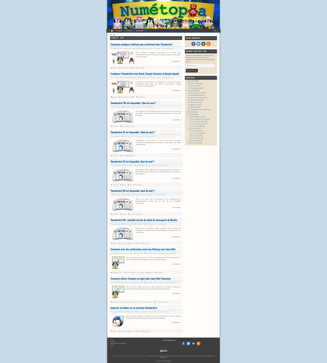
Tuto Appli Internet (117, 48)
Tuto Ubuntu (196, 138)
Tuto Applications (196, 117)
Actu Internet (195, 83)
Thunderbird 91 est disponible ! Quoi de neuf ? (133, 132)
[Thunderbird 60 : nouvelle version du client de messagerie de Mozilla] (122, 233)
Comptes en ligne (130, 302)
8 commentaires (171, 253)
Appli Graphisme (195, 100)
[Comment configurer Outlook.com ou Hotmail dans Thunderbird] (122, 58)
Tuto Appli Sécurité (198, 124)
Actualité (119, 31)
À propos (112, 341)
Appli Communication (197, 97)
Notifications (159, 272)
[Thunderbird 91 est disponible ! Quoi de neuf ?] (122, 146)
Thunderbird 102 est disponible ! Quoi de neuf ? (133, 103)
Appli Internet (195, 102)
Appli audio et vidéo (197, 93)
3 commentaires (161, 224)
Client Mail (115, 126)
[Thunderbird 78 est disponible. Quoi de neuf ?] (122, 175)
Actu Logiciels (116, 107)
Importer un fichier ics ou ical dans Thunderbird (134, 308)
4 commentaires (149, 136)
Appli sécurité (195, 105)
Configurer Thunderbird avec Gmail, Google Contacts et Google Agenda (145, 73)
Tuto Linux (193, 128)
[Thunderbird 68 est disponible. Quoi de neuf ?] (122, 204)
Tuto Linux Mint (127, 253)
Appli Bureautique (196, 95)
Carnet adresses (124, 67)
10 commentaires (172, 282)
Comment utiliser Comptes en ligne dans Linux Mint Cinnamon (141, 278)
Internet (124, 184)
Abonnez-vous (192, 70)
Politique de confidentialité (118, 343)
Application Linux (117, 272)
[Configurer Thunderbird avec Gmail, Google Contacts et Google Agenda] (122, 87)
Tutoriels (129, 31)
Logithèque (139, 31)
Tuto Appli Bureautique (200, 119)
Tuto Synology (195, 140)
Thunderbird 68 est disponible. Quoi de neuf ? (133, 190)
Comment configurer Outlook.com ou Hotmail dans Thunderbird (141, 44)
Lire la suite (176, 61)
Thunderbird (141, 67)
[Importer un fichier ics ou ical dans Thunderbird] (117, 321)
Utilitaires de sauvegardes (199, 109)
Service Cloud (165, 302)
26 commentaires (168, 48)
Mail (133, 67)
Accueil (112, 340)
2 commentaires (149, 107)
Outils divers (194, 107)
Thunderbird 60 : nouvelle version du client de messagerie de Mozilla (144, 220)
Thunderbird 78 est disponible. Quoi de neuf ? (132, 161)
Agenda (114, 67)
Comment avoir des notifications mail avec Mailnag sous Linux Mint (143, 249)
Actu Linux (194, 86)
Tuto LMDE (196, 136)
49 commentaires (169, 77)
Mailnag (150, 272)
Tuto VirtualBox (197, 126)
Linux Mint (136, 272)
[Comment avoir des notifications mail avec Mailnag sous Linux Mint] (117, 263)
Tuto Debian (196, 131)
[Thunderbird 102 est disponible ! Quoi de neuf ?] (122, 116)
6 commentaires (164, 311)
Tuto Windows (195, 143)
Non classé (192, 112)
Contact (112, 345)
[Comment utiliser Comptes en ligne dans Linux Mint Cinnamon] (117, 292)
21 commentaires (164, 165)
